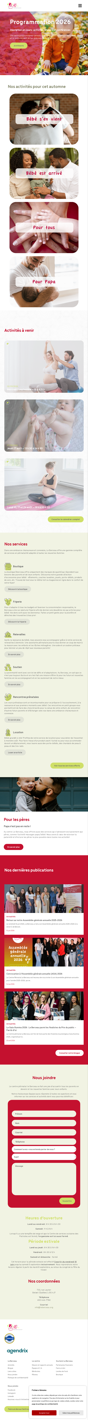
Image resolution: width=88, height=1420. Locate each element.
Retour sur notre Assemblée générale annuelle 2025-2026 (34, 920)
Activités (11, 1365)
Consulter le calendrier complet (65, 519)
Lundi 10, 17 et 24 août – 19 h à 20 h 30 (28, 507)
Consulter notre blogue (69, 1052)
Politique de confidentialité (18, 1377)
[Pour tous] (44, 227)
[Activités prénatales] (44, 118)
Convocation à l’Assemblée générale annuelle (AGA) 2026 (34, 973)
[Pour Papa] (44, 281)
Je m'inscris (19, 45)
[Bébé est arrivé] (44, 173)
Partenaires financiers (64, 1365)
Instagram (12, 1393)
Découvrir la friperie (17, 621)
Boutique (59, 1374)
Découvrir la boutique (17, 589)
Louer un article (15, 752)
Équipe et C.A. (37, 1368)
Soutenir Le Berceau (64, 1361)
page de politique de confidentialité (45, 1404)
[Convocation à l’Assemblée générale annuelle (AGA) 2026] (44, 952)
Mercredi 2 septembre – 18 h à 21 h (26, 389)
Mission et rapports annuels (42, 1365)
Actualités (10, 916)
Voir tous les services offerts (67, 765)
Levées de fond (62, 1371)
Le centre (36, 1361)
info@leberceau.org (44, 1307)
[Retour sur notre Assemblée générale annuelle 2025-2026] (44, 898)
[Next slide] (83, 46)
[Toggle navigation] (80, 5)
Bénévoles (36, 1371)
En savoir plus (14, 654)
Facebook (11, 1390)
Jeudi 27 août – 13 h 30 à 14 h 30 (25, 448)
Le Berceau (12, 1361)
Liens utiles (12, 1371)
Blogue (10, 1368)
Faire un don (60, 1368)
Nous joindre (12, 1374)
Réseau (35, 1374)
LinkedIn (11, 1396)
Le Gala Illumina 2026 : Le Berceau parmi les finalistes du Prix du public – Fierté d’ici (41, 1029)
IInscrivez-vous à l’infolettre (18, 1399)
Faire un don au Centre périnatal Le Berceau (27, 1409)
